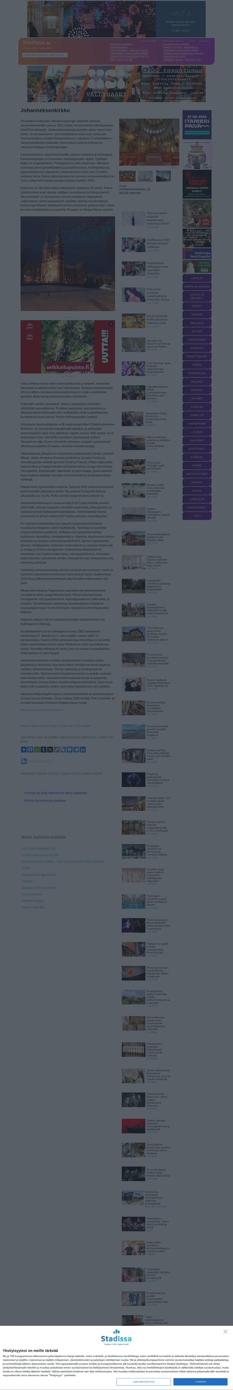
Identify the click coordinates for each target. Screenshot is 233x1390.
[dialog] (116, 1358)
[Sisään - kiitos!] (226, 1332)
